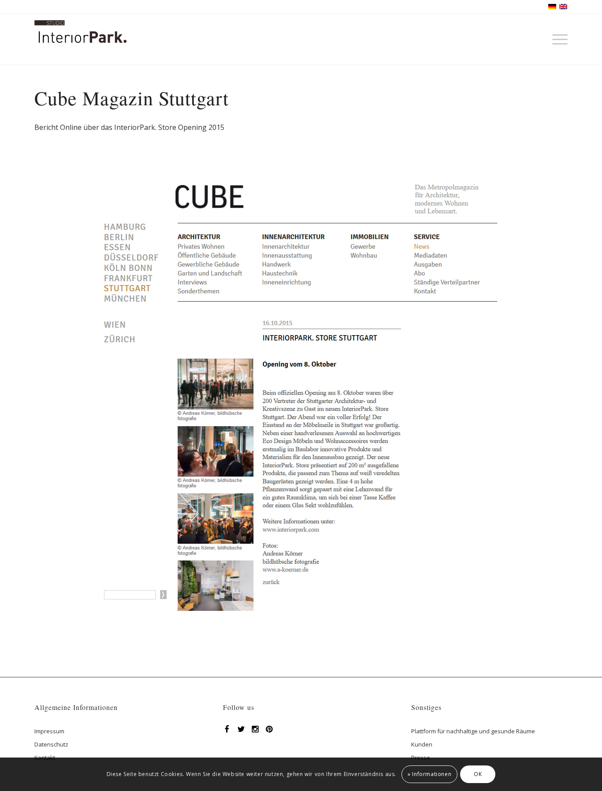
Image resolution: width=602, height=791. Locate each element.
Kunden (421, 744)
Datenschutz (51, 744)
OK (478, 774)
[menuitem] (557, 39)
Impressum (49, 731)
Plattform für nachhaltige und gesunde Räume (473, 731)
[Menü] (557, 39)
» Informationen (429, 774)
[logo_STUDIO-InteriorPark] (80, 45)
